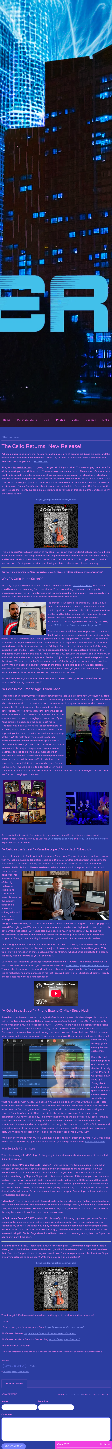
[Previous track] (101, 1444)
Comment (7, 1414)
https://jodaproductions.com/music (56, 499)
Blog (46, 420)
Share (35, 1366)
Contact (91, 420)
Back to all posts (11, 437)
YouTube (89, 969)
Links (105, 420)
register (78, 1394)
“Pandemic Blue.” (82, 585)
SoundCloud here (95, 1141)
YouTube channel (89, 838)
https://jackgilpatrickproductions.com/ (87, 965)
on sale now (41, 461)
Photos (60, 420)
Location (43, 1401)
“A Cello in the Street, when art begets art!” (77, 625)
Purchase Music (27, 420)
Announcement (23, 1371)
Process (15, 1371)
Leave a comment (14, 1366)
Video (75, 420)
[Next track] (109, 1444)
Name (4, 1401)
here (70, 838)
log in (67, 1394)
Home (6, 420)
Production (7, 1371)
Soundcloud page (57, 838)
